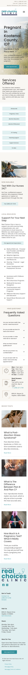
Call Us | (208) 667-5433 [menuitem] (20, 1)
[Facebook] (3, 585)
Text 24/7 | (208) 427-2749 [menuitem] (19, 3)
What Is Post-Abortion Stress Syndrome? (12, 435)
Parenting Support (14, 138)
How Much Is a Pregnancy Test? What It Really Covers (13, 537)
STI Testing (14, 132)
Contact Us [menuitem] (5, 596)
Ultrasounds (14, 108)
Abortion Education (14, 119)
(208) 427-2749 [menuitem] (6, 598)
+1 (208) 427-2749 (17, 388)
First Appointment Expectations (12, 243)
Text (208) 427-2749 (10, 204)
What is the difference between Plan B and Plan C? (12, 485)
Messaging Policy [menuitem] (9, 666)
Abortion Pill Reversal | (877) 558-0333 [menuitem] (16, 5)
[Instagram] (6, 585)
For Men (14, 148)
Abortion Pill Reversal (14, 124)
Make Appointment (11, 66)
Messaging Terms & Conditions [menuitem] (13, 669)
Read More (7, 453)
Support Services (14, 143)
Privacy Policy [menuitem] (8, 664)
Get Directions (6, 616)
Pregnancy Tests (14, 114)
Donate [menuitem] (4, 600)
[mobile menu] (23, 12)
